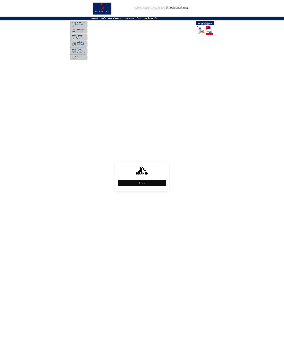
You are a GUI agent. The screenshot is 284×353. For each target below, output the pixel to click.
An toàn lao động (151, 18)
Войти (142, 183)
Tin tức (103, 18)
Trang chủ (94, 18)
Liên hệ (138, 18)
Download (129, 18)
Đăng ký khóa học (115, 18)
